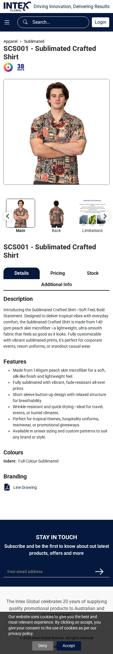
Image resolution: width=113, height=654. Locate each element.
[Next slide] (105, 216)
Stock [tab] (93, 273)
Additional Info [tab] (56, 284)
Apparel (10, 41)
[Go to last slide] (8, 216)
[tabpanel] (56, 394)
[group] (20, 216)
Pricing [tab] (57, 273)
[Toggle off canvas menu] (6, 22)
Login (100, 22)
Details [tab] (21, 273)
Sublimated (34, 41)
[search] (25, 22)
